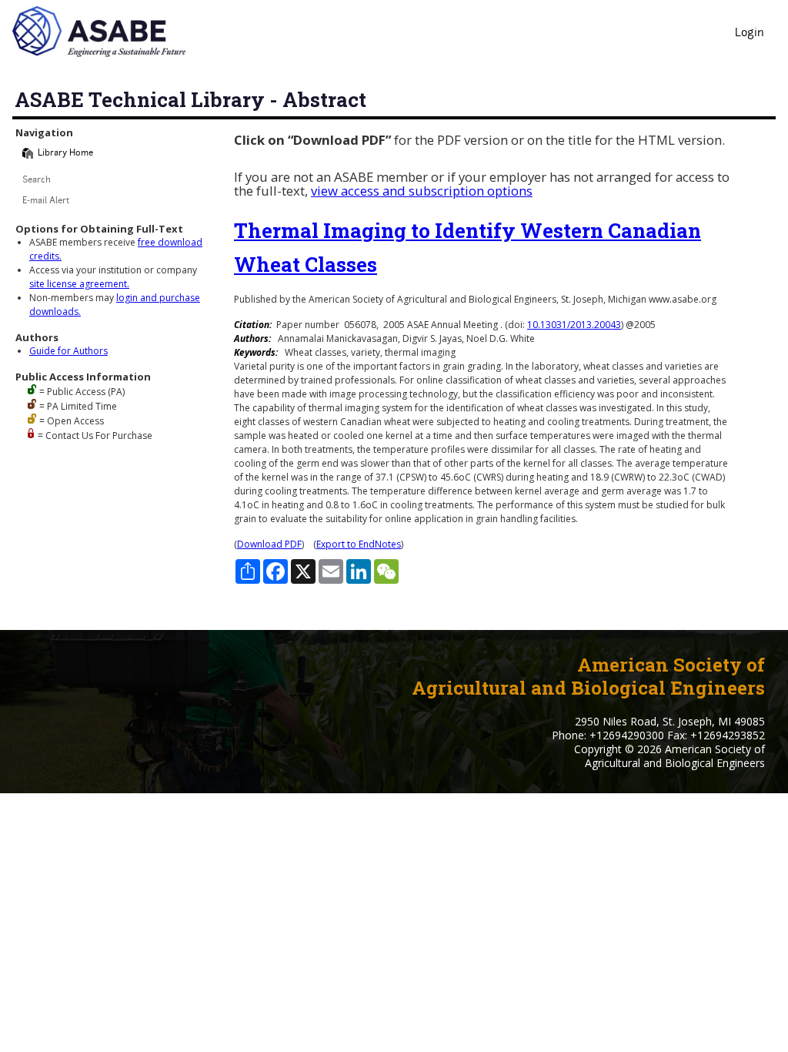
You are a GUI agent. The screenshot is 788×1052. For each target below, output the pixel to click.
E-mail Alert (45, 201)
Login (749, 33)
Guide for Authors (68, 350)
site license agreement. (79, 283)
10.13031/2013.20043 (574, 324)
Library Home (65, 153)
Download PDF (269, 544)
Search (36, 180)
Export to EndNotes (358, 544)
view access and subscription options (422, 190)
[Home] (27, 153)
